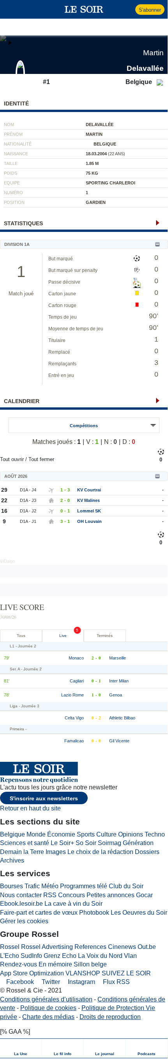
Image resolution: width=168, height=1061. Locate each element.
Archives (12, 860)
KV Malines (88, 500)
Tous (21, 635)
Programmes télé (83, 886)
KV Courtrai (89, 490)
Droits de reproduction (110, 1017)
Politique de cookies (48, 1008)
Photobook (94, 912)
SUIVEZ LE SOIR (126, 973)
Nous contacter (21, 895)
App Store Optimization (32, 973)
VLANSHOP (82, 973)
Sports (86, 834)
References (90, 947)
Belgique (12, 834)
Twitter (50, 982)
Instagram (80, 982)
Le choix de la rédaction (100, 852)
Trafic (32, 886)
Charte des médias (48, 1017)
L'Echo (9, 955)
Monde (36, 834)
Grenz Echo (60, 955)
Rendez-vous (18, 964)
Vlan (130, 955)
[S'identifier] (128, 9)
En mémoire (55, 964)
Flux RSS (115, 982)
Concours (71, 895)
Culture (106, 834)
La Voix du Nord (100, 955)
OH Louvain (89, 521)
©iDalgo (7, 561)
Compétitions (84, 425)
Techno (155, 834)
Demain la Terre (22, 852)
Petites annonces (110, 895)
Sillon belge (90, 964)
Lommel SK (89, 511)
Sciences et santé (24, 843)
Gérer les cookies (24, 921)
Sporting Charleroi (110, 183)
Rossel (9, 947)
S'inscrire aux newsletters (44, 798)
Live (63, 635)
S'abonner (150, 10)
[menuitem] (21, 1048)
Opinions (130, 834)
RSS (50, 895)
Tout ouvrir (12, 459)
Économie (61, 834)
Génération (138, 843)
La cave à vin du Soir (73, 903)
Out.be (147, 947)
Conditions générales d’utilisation (46, 999)
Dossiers (147, 852)
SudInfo (31, 955)
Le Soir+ (62, 843)
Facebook (19, 982)
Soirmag (109, 843)
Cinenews (122, 947)
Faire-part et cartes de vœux (39, 912)
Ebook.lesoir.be (21, 903)
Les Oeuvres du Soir (139, 912)
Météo (49, 886)
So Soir (86, 843)
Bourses (11, 886)
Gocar (144, 895)
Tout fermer (41, 459)
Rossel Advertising (47, 947)
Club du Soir (126, 886)
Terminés (105, 635)
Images (56, 852)
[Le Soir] (84, 9)
